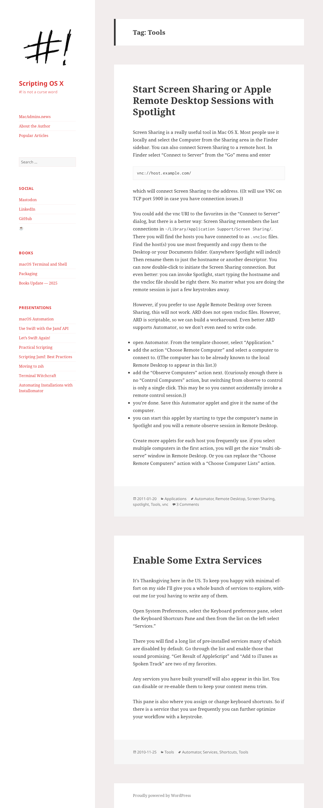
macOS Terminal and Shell (43, 264)
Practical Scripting (35, 347)
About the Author (34, 126)
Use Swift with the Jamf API (44, 328)
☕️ (21, 228)
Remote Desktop (230, 498)
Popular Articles (33, 135)
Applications (176, 498)
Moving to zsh (31, 366)
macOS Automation (36, 319)
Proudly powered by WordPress (162, 795)
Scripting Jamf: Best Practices (45, 356)
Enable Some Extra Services (197, 560)
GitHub (25, 218)
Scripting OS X (41, 83)
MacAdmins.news (35, 116)
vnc (165, 504)
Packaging (28, 273)
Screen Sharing (261, 498)
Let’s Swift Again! (34, 337)
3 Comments (187, 504)
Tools (155, 504)
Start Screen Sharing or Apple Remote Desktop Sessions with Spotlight (203, 100)
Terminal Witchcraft (37, 375)
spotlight (141, 504)
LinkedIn (27, 209)
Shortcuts (228, 752)
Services (210, 752)
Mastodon (28, 199)
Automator (204, 498)
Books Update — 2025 (38, 283)
